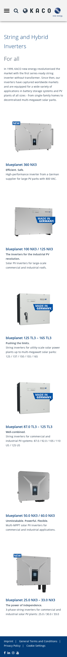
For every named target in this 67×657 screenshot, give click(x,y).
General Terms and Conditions (38, 641)
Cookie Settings (35, 645)
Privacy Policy (12, 645)
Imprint (8, 641)
